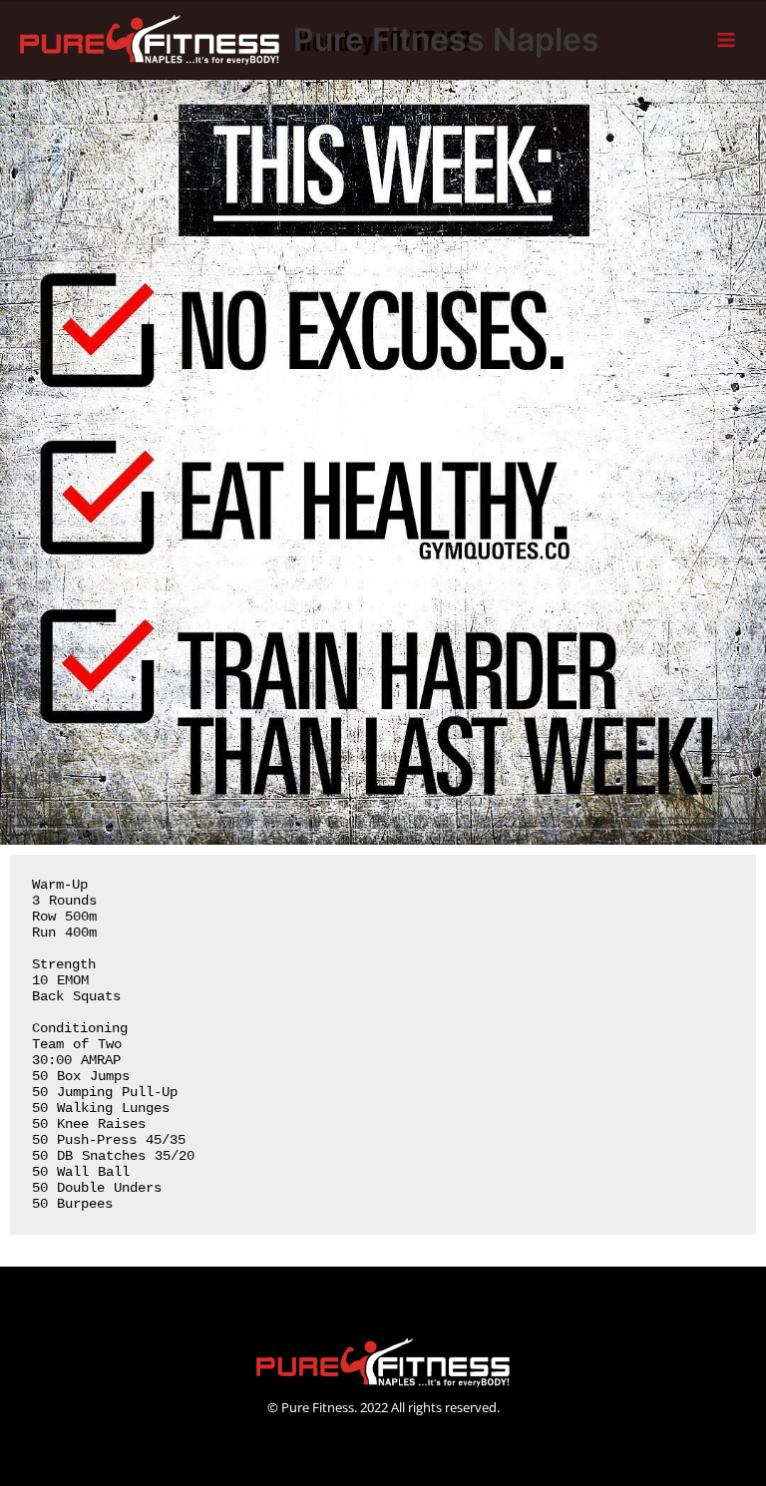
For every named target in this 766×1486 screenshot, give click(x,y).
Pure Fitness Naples (446, 39)
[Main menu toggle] (726, 40)
